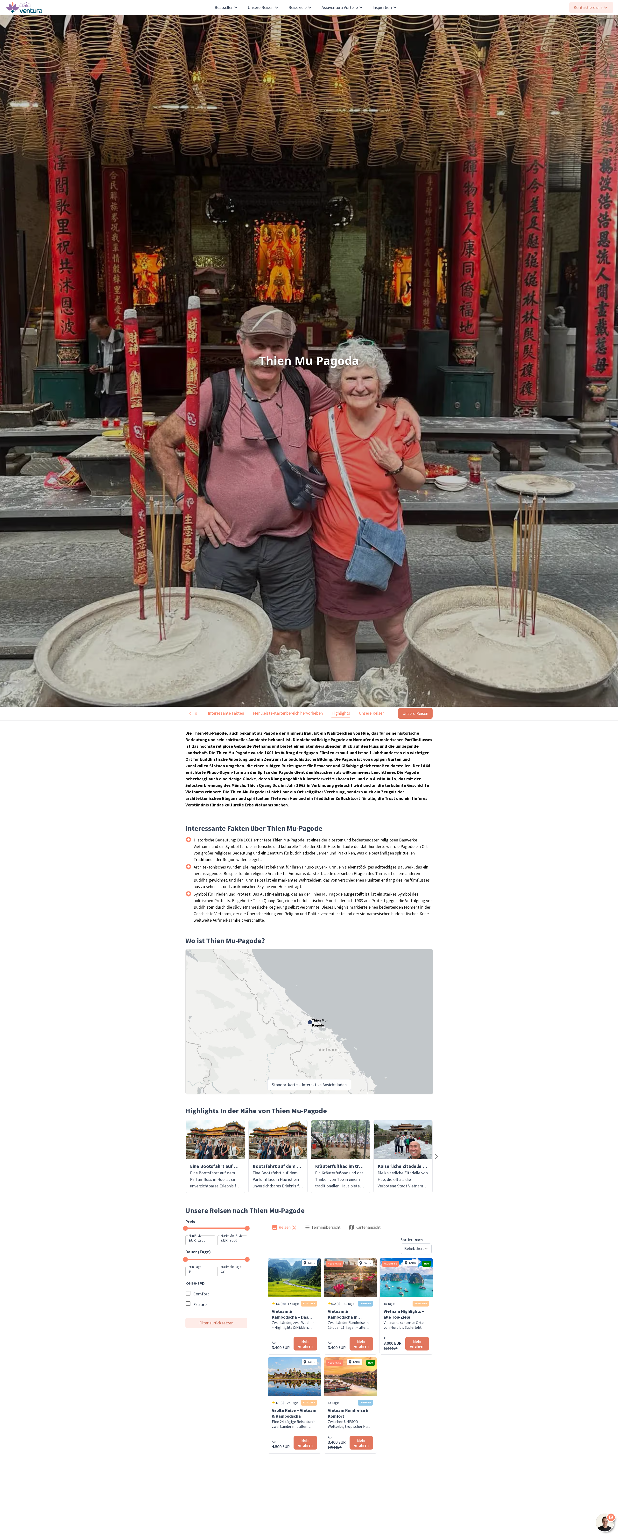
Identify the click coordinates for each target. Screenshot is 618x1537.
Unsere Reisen (415, 713)
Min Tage (195, 1266)
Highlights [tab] (340, 713)
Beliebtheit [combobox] (414, 1248)
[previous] (436, 1156)
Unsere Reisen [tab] (372, 713)
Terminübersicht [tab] (326, 1227)
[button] (215, 1156)
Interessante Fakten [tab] (226, 713)
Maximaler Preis (231, 1235)
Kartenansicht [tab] (368, 1227)
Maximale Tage (231, 1266)
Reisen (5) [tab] (287, 1227)
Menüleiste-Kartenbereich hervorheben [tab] (288, 713)
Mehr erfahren (305, 1344)
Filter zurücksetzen (216, 1323)
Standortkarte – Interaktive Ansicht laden (309, 1084)
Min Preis (195, 1235)
